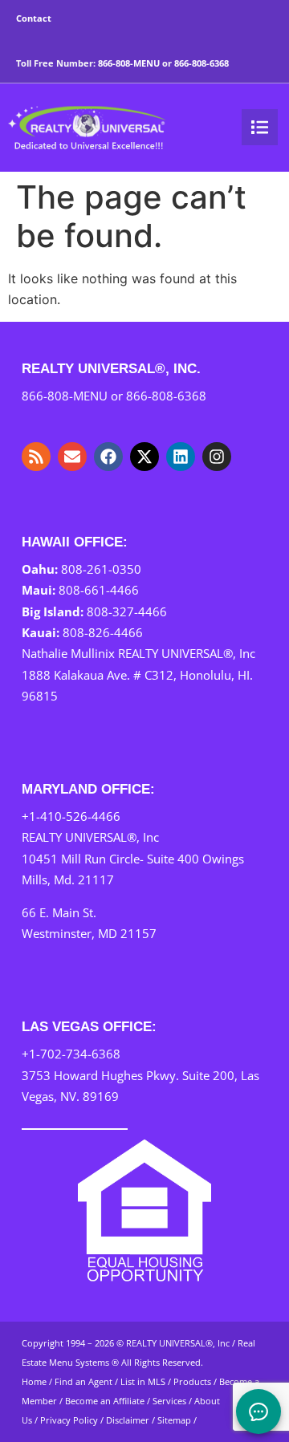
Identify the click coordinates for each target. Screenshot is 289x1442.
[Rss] (36, 456)
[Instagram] (216, 456)
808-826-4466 (103, 632)
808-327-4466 (127, 611)
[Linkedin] (180, 456)
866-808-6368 (201, 63)
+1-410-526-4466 (71, 816)
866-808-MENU (129, 63)
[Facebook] (108, 456)
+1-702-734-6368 (71, 1054)
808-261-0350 (101, 569)
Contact (33, 18)
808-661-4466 (99, 590)
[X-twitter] (144, 456)
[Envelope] (72, 456)
